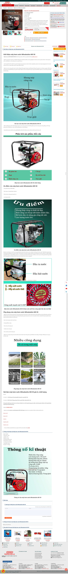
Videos (54, 0)
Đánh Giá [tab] (19, 46)
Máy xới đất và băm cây (58, 544)
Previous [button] (3, 534)
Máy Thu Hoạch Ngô (57, 545)
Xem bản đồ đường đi (53, 23)
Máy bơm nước (52, 5)
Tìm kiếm (47, 3)
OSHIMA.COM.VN (9, 407)
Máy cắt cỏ (21, 5)
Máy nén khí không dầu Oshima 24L (59, 89)
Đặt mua (41, 32)
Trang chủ (39, 0)
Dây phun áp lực (44, 545)
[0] (52, 3)
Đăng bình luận (8, 517)
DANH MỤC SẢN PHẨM (8, 5)
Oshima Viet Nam (13, 568)
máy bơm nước (27, 37)
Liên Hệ (64, 0)
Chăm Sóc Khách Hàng (59, 0)
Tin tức (51, 0)
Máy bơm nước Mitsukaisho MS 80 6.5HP (37, 539)
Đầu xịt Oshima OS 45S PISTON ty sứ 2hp (59, 61)
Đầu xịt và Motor (19, 544)
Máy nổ (30, 544)
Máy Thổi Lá (5, 547)
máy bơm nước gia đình (34, 37)
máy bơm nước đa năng (43, 37)
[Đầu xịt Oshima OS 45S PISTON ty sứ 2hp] (56, 65)
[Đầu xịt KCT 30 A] (56, 74)
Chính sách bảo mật (38, 554)
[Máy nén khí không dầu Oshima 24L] (56, 93)
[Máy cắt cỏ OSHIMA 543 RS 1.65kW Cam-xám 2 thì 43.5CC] (56, 84)
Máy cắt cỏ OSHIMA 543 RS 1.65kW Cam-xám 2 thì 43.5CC (59, 80)
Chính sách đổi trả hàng (38, 556)
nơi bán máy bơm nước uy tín (29, 40)
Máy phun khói (31, 545)
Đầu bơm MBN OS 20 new (7, 538)
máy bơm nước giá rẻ (28, 39)
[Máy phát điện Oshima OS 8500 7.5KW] (56, 55)
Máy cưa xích (46, 5)
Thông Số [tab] (13, 46)
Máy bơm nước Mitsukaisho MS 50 (18, 538)
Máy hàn (16, 5)
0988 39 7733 (55, 14)
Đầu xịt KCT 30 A (56, 70)
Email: (57, 557)
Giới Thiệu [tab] (6, 46)
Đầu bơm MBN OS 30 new (27, 538)
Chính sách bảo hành (38, 555)
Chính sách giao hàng (38, 553)
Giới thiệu (47, 0)
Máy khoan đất (39, 5)
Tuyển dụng (14, 572)
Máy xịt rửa (27, 5)
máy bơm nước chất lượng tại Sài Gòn (40, 40)
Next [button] (51, 534)
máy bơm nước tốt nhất (36, 39)
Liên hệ (17, 572)
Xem (61, 56)
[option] (8, 535)
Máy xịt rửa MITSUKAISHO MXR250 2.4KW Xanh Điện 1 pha (47, 539)
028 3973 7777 (60, 14)
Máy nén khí (33, 5)
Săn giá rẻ (43, 0)
